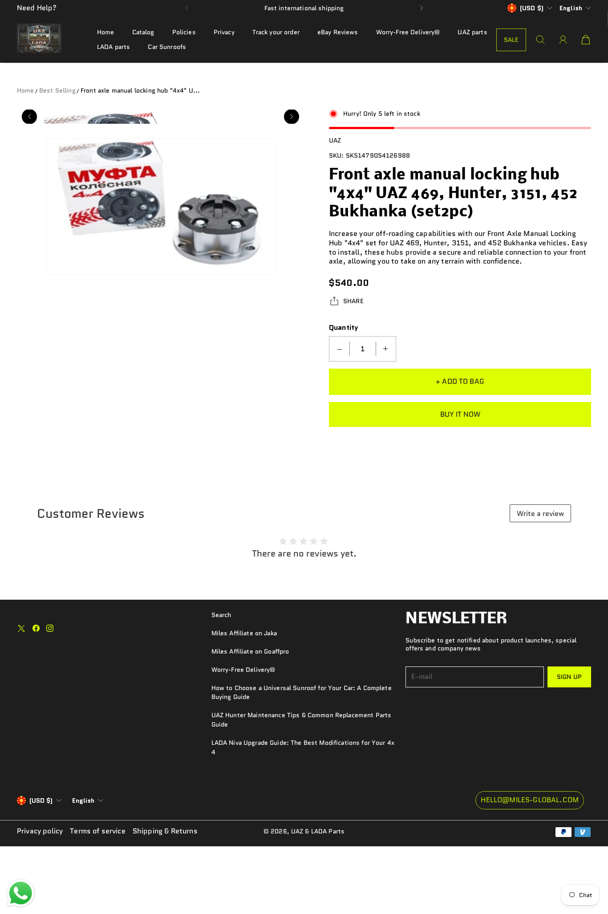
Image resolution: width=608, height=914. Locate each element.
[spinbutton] (362, 349)
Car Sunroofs (167, 46)
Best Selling (57, 90)
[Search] (540, 39)
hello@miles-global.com (530, 800)
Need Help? (37, 8)
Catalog (143, 32)
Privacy (224, 32)
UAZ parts (472, 32)
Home (105, 32)
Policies (184, 32)
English (570, 8)
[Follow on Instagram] (49, 628)
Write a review (540, 513)
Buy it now (460, 414)
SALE (511, 39)
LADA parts (113, 46)
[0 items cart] (585, 39)
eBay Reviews (337, 32)
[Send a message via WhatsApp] (20, 893)
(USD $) (41, 800)
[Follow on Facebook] (36, 628)
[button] (187, 8)
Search (221, 614)
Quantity (343, 328)
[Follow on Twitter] (21, 628)
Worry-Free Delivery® (408, 32)
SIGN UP (569, 676)
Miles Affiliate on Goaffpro (250, 651)
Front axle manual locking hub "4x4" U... (140, 90)
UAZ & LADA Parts (318, 831)
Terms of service (98, 831)
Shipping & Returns (165, 831)
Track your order (276, 32)
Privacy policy (40, 831)
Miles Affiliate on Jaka (244, 633)
